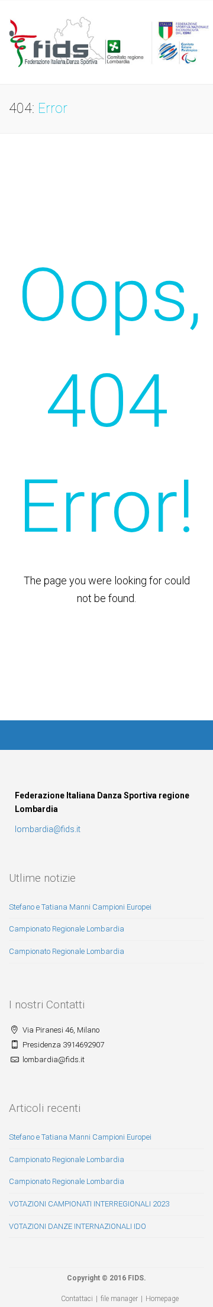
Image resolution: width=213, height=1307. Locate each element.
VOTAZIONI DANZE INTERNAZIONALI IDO (77, 1226)
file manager (119, 1299)
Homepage (162, 1299)
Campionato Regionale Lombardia (66, 928)
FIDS (136, 1278)
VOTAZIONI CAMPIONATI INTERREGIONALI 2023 (89, 1203)
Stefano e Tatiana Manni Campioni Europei (80, 906)
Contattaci (77, 1299)
